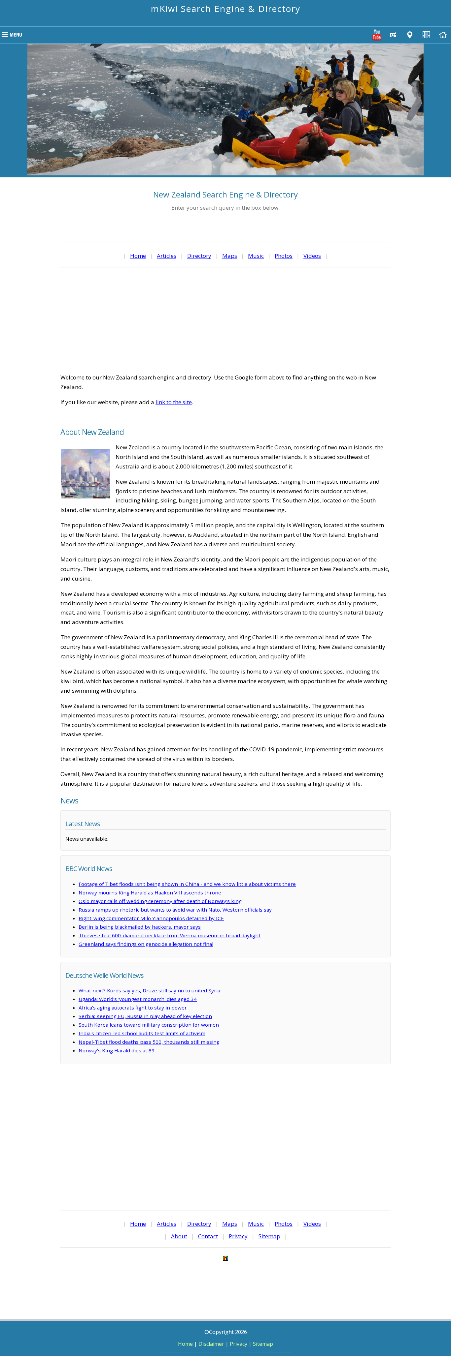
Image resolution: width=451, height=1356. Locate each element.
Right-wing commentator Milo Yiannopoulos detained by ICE (151, 918)
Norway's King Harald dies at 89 (117, 1050)
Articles (166, 255)
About (179, 1236)
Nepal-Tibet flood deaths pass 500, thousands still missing (149, 1042)
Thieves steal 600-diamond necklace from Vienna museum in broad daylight (169, 935)
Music (256, 255)
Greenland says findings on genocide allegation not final (146, 944)
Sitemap (269, 1236)
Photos (284, 255)
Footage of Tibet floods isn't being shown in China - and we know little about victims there (187, 884)
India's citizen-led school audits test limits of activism (142, 1033)
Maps (229, 255)
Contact (208, 1236)
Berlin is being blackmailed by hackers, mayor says (140, 926)
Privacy (238, 1236)
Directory (199, 255)
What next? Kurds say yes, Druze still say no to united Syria (149, 990)
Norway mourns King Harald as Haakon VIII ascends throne (150, 892)
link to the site (174, 402)
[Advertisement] (225, 320)
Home (138, 255)
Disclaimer (211, 1343)
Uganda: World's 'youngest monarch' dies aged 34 (138, 999)
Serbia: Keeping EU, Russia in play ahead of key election (145, 1016)
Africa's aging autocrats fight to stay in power (133, 1007)
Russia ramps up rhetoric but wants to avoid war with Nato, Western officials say (175, 909)
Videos (312, 255)
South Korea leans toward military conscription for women (149, 1024)
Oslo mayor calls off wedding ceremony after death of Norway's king (160, 901)
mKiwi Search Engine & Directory (225, 9)
